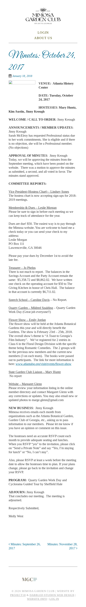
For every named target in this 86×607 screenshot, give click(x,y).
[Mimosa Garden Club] (43, 21)
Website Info (37, 598)
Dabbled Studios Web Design (52, 595)
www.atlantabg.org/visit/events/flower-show (43, 364)
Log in (54, 598)
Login (43, 32)
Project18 (18, 595)
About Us (43, 38)
